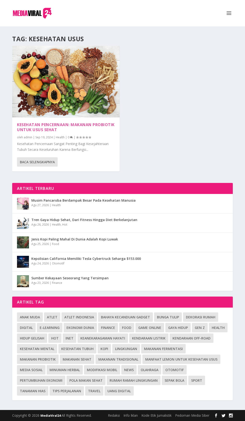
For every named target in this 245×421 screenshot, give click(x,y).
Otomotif (58, 263)
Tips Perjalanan (66, 391)
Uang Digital (119, 391)
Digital (26, 327)
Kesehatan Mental (37, 348)
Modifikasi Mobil (102, 370)
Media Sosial (31, 370)
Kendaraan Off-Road (192, 338)
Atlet (52, 317)
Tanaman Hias (32, 391)
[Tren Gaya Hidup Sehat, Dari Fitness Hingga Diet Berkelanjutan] (23, 223)
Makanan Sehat (77, 359)
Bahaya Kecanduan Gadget (125, 317)
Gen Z (200, 327)
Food (55, 244)
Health (60, 137)
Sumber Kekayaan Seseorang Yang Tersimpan (70, 278)
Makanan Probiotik (38, 359)
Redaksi (114, 415)
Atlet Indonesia (79, 317)
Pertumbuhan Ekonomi (41, 380)
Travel (94, 391)
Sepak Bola (174, 380)
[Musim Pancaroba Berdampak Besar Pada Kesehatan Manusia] (23, 204)
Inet (69, 338)
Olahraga (149, 370)
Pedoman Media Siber (192, 415)
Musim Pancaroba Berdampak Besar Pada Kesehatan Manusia (83, 200)
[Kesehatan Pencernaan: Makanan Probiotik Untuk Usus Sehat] (66, 81)
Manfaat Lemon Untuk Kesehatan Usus (181, 359)
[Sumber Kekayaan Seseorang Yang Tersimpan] (23, 281)
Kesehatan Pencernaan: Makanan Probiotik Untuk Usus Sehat (66, 127)
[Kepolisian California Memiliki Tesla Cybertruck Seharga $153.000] (23, 262)
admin (28, 137)
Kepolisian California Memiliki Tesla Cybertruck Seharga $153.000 (86, 258)
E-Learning (50, 327)
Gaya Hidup (178, 327)
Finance (57, 283)
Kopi (104, 348)
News (129, 370)
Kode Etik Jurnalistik (156, 415)
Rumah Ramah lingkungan (134, 380)
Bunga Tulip (168, 317)
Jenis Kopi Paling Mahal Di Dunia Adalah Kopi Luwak (74, 239)
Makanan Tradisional (118, 359)
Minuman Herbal (65, 370)
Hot (64, 224)
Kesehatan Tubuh (77, 348)
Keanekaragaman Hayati (102, 338)
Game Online (149, 327)
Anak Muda (30, 317)
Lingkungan (126, 348)
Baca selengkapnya (37, 162)
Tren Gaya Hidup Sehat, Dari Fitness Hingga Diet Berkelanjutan (84, 219)
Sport (196, 380)
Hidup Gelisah (32, 338)
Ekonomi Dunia (80, 327)
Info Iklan (130, 415)
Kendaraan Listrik (149, 338)
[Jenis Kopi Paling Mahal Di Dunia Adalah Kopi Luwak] (23, 242)
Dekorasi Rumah (200, 317)
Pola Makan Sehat (86, 380)
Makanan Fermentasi (163, 348)
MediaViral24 (50, 415)
